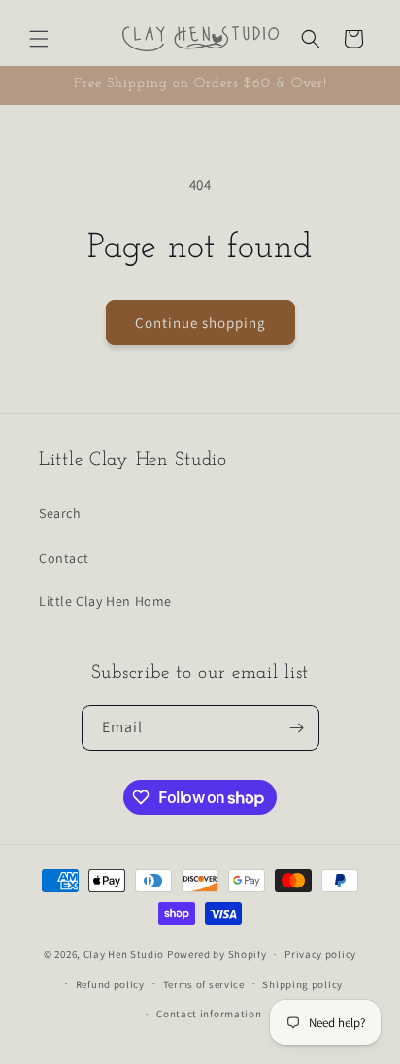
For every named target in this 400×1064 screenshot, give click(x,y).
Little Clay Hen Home (105, 601)
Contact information (208, 1013)
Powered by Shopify (217, 954)
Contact (63, 557)
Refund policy (110, 984)
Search (60, 513)
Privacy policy (320, 954)
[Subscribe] (297, 728)
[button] (38, 38)
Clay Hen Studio (124, 954)
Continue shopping (200, 322)
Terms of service (204, 984)
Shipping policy (302, 984)
